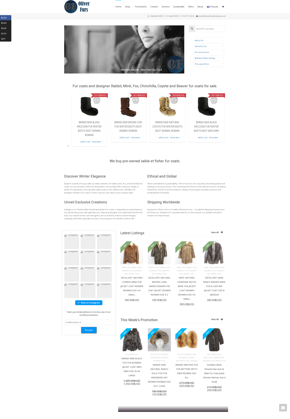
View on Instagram (90, 302)
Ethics (191, 6)
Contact (154, 6)
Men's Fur (134, 354)
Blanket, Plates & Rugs (205, 58)
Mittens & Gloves (186, 357)
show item (96, 141)
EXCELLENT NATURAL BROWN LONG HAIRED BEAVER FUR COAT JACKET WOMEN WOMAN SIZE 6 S (159, 286)
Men (194, 354)
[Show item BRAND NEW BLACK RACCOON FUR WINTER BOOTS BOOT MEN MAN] (206, 106)
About (200, 6)
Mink (124, 267)
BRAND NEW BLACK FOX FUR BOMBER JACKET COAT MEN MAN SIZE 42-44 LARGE (132, 367)
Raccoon (208, 357)
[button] (71, 241)
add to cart (85, 141)
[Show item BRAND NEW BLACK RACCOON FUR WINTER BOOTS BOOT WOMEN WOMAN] (89, 106)
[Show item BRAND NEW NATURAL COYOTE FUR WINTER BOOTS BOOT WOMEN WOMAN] (167, 106)
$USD (6, 17)
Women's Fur (127, 270)
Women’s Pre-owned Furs (214, 361)
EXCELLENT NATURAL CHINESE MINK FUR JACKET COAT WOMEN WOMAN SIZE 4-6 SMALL (132, 286)
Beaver (151, 267)
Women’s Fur (201, 46)
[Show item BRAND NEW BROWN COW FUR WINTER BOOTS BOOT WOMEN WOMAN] (128, 106)
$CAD (6, 22)
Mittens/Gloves (183, 361)
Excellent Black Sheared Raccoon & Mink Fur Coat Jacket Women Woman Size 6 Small (214, 373)
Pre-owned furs (202, 64)
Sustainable (178, 6)
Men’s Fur (199, 40)
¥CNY (6, 33)
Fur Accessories (202, 52)
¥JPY (6, 38)
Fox (127, 354)
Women (164, 357)
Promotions (141, 6)
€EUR (6, 28)
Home (118, 6)
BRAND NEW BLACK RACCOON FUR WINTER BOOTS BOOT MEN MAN (206, 126)
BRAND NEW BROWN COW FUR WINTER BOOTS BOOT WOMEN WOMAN (128, 126)
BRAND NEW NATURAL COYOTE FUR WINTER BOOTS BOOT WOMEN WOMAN (167, 126)
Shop (128, 6)
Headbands (155, 357)
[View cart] (223, 6)
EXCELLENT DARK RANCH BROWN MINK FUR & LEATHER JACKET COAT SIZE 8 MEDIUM (214, 286)
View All (215, 232)
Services (166, 6)
